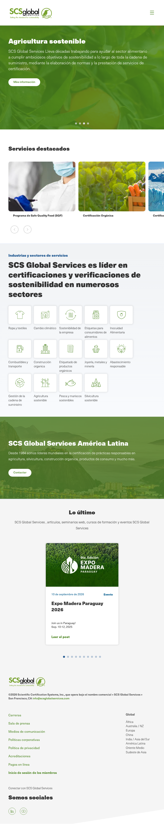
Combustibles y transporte (18, 364)
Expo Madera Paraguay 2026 (77, 606)
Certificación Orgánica (28, 215)
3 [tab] (84, 123)
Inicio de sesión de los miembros (32, 772)
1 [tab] (76, 123)
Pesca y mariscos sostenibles (70, 398)
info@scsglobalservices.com (51, 698)
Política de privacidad (24, 747)
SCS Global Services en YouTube (23, 811)
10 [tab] (100, 657)
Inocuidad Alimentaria (117, 330)
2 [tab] (80, 123)
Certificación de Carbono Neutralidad (108, 215)
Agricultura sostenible (41, 398)
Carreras (14, 715)
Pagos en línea (19, 764)
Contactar (19, 472)
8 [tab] (92, 657)
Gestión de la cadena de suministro (16, 400)
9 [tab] (96, 657)
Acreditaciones (19, 755)
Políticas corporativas (24, 739)
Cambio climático (45, 328)
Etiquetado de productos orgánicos (68, 366)
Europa (130, 730)
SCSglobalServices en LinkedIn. (12, 811)
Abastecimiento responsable (120, 364)
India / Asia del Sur (138, 739)
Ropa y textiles (17, 328)
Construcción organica (42, 364)
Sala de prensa (19, 723)
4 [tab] (88, 123)
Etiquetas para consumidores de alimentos (96, 332)
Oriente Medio (135, 748)
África (129, 722)
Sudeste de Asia (136, 752)
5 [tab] (80, 657)
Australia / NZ (135, 726)
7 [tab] (88, 657)
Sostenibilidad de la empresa (70, 330)
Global (130, 714)
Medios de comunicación (26, 731)
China (129, 735)
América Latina (135, 743)
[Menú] (150, 12)
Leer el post (60, 636)
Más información (24, 82)
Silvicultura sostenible (92, 398)
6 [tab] (84, 657)
